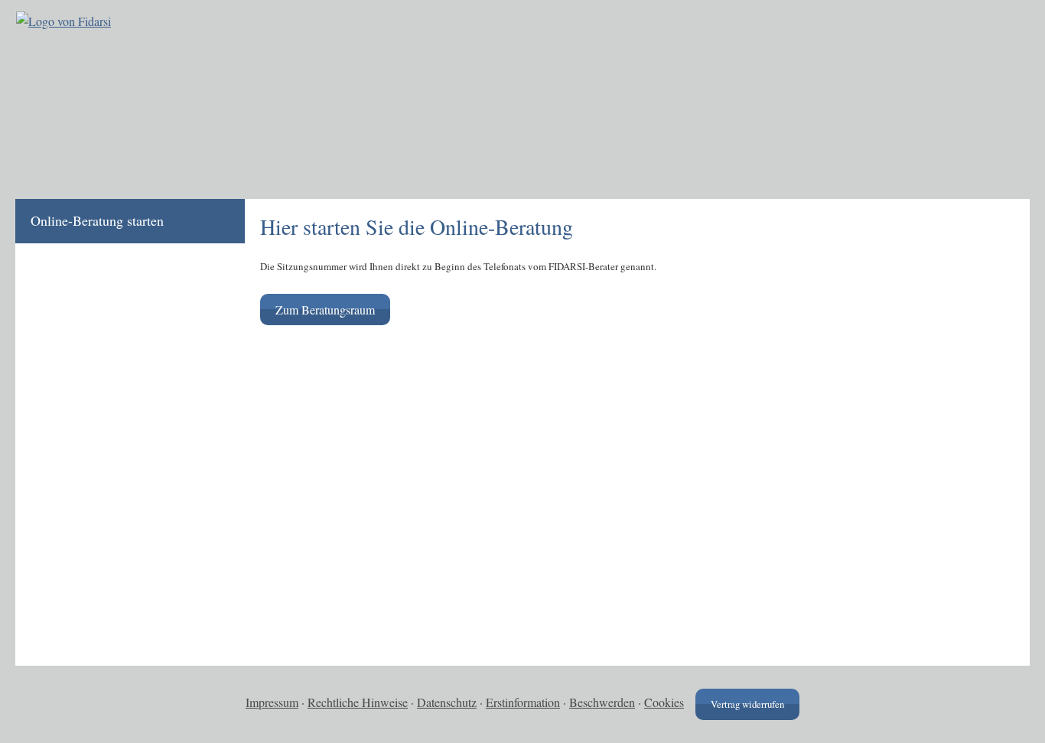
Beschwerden (602, 702)
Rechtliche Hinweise (358, 702)
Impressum (272, 702)
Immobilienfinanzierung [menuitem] (97, 524)
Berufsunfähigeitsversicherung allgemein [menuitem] (115, 470)
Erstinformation (523, 702)
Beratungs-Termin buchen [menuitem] (102, 265)
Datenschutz (447, 702)
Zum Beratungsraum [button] (325, 309)
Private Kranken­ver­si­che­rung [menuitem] (110, 568)
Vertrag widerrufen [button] (747, 704)
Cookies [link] (664, 702)
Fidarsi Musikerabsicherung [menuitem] (108, 416)
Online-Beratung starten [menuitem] (97, 220)
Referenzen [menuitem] (62, 372)
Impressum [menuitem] (61, 612)
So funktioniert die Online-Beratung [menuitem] (106, 318)
